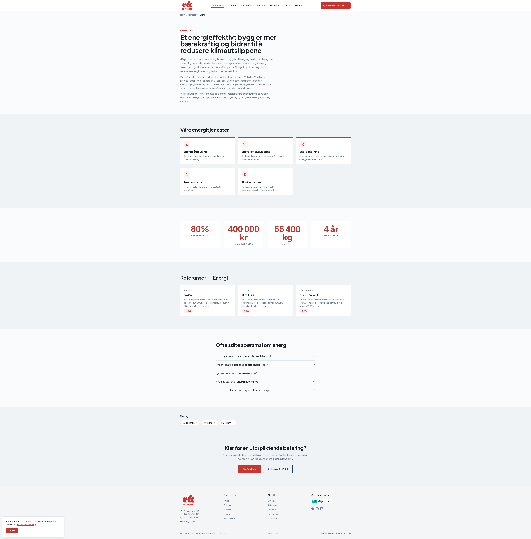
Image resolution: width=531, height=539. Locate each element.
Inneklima (208, 423)
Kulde (226, 501)
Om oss (261, 5)
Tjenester (216, 5)
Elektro (227, 505)
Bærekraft (275, 5)
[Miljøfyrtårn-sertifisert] (321, 501)
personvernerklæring (26, 524)
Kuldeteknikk (189, 423)
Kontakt (299, 5)
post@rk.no (189, 521)
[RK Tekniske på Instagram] (317, 508)
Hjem (182, 15)
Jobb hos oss (274, 514)
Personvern (273, 518)
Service (232, 5)
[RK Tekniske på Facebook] (312, 508)
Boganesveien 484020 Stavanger (191, 512)
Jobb (287, 5)
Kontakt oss (249, 468)
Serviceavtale (230, 518)
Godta (11, 530)
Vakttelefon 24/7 (335, 5)
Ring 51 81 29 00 (279, 468)
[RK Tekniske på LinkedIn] (321, 508)
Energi (227, 514)
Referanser (247, 5)
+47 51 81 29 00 (191, 517)
